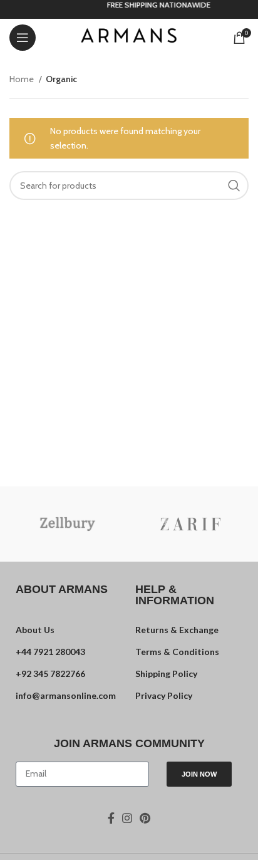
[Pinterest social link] (145, 818)
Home (22, 79)
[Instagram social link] (127, 818)
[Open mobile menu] (22, 37)
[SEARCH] (234, 185)
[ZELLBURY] (67, 524)
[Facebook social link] (111, 818)
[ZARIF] (190, 524)
